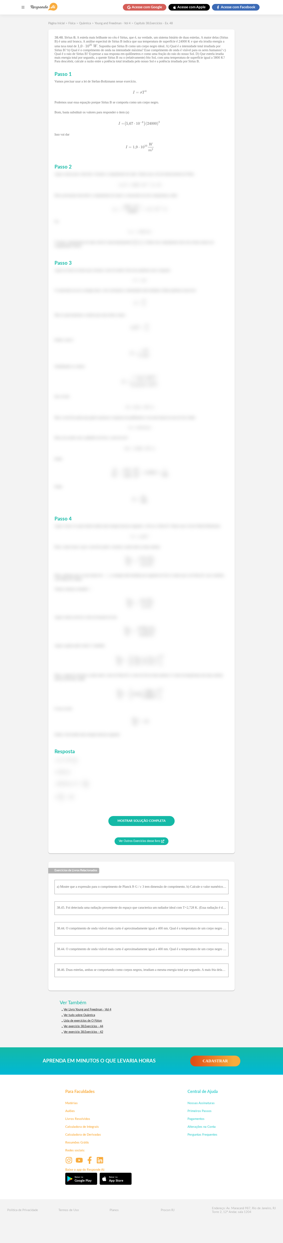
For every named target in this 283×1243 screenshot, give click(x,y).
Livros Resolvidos (77, 1119)
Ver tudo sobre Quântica (79, 1015)
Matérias (71, 1103)
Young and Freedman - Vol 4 (113, 23)
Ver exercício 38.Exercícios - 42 (83, 1032)
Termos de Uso (68, 1210)
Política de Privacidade (22, 1210)
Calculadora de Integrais (82, 1126)
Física (71, 23)
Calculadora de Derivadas (83, 1134)
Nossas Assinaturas (201, 1103)
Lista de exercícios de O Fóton (83, 1020)
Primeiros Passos (199, 1111)
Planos (114, 1210)
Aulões (70, 1111)
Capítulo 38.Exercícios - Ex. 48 (153, 23)
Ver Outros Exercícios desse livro (139, 841)
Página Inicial (56, 23)
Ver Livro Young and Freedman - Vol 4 (87, 1009)
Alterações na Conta (201, 1126)
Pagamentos (195, 1119)
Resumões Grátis (77, 1142)
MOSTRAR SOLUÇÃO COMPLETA (141, 820)
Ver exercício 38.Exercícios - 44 (83, 1026)
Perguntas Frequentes (202, 1134)
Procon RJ (167, 1210)
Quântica (85, 23)
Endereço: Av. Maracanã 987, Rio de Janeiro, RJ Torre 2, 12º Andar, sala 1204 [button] (244, 1210)
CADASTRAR (215, 1061)
